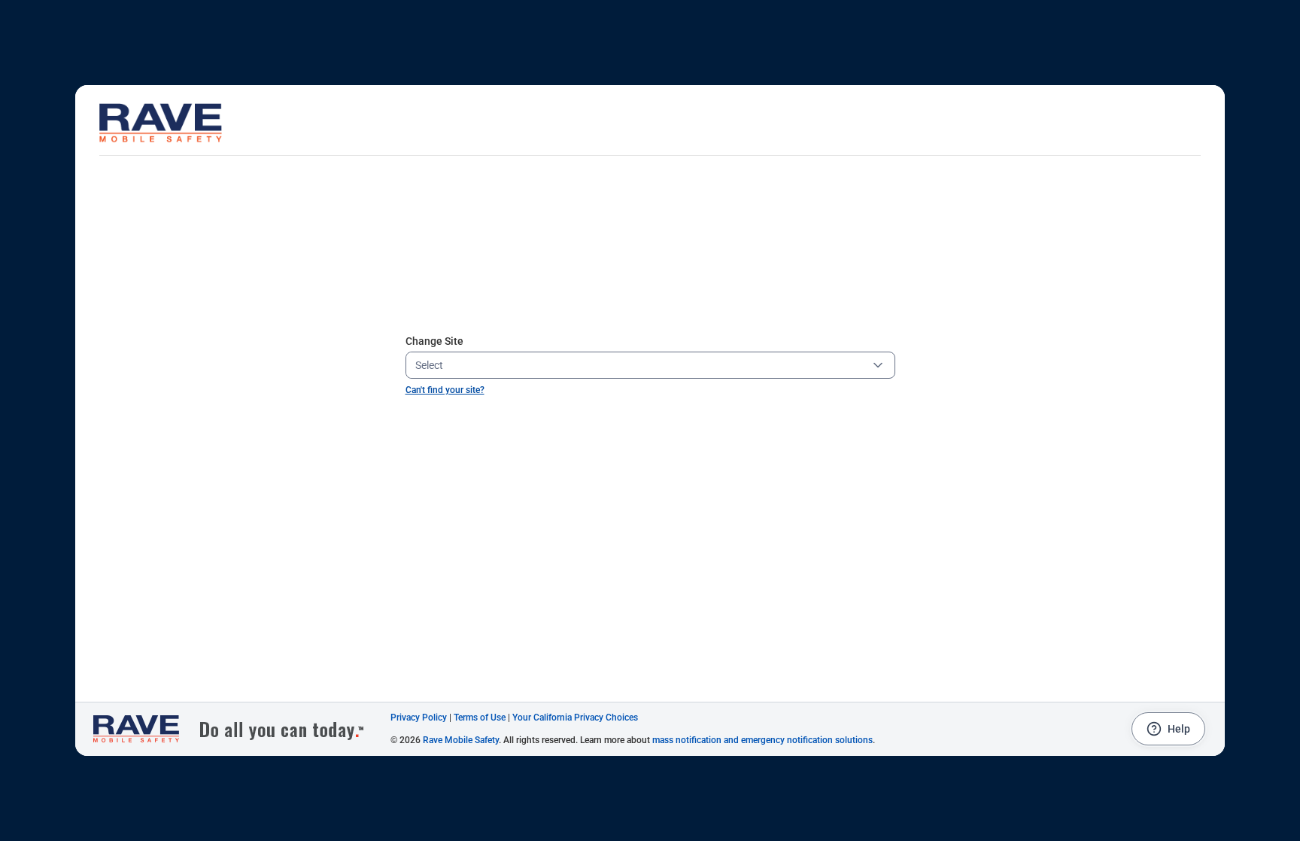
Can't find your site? (444, 390)
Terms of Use (480, 717)
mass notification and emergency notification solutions (762, 740)
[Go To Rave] (236, 729)
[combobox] (638, 365)
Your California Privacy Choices (575, 717)
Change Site (434, 341)
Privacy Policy (418, 717)
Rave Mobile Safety (461, 740)
